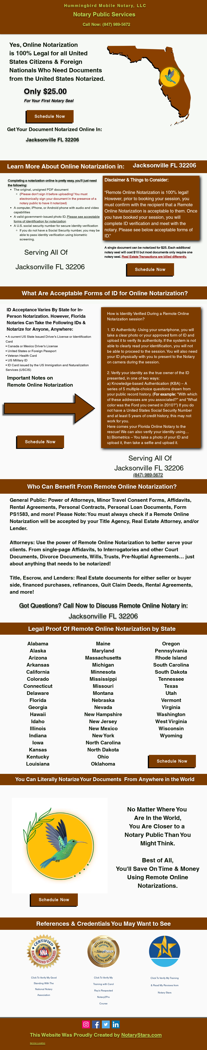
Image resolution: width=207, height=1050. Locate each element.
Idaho (37, 721)
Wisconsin (171, 728)
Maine (103, 644)
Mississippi (103, 679)
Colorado (38, 679)
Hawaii (38, 714)
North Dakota (103, 750)
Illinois (38, 728)
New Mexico (103, 728)
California (38, 672)
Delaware (38, 693)
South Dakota (171, 672)
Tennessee (171, 679)
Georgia (37, 707)
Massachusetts (103, 658)
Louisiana (38, 764)
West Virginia (171, 721)
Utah (171, 693)
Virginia (171, 707)
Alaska (38, 651)
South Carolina (171, 665)
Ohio (103, 757)
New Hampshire (103, 714)
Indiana (38, 735)
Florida (38, 700)
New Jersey (103, 721)
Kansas (38, 750)
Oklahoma (103, 764)
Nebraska (103, 700)
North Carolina (103, 743)
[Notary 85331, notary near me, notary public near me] (116, 1024)
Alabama (37, 644)
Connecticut (37, 686)
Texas (171, 686)
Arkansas (37, 665)
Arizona (38, 658)
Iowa (37, 743)
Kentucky (37, 757)
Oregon (171, 644)
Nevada (103, 707)
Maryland (103, 651)
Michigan (103, 665)
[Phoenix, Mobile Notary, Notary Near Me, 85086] (86, 1024)
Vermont (171, 700)
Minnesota (103, 672)
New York (103, 735)
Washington (171, 714)
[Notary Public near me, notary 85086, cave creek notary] (106, 1024)
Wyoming (171, 735)
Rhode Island (171, 658)
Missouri (103, 686)
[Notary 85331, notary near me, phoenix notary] (96, 1024)
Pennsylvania (171, 651)
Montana (103, 693)
